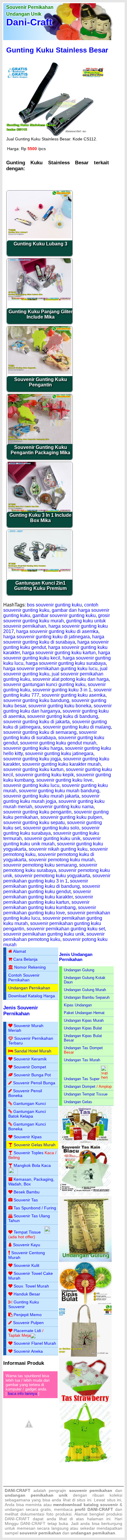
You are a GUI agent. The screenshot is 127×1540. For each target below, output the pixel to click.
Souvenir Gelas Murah (35, 1144)
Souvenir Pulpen (28, 1322)
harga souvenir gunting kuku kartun (59, 652)
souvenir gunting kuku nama (64, 806)
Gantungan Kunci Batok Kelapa (27, 1113)
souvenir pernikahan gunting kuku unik (43, 934)
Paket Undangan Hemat (84, 1013)
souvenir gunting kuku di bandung (62, 716)
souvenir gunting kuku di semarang (39, 732)
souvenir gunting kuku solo (51, 827)
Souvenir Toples (28, 1152)
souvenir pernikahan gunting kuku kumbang (46, 905)
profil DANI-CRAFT (94, 1509)
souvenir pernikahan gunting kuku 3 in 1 (56, 878)
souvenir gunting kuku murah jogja (51, 798)
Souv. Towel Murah (31, 1286)
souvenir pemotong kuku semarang (40, 864)
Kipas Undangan (78, 1005)
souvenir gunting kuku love (64, 780)
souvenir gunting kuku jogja (32, 758)
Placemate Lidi (27, 1330)
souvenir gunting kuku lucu (31, 785)
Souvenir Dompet (30, 1067)
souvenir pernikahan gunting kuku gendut (51, 889)
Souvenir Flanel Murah (35, 1343)
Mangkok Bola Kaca (32, 1165)
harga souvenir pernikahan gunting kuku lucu (50, 668)
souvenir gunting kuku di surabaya (50, 735)
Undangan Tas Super (82, 1079)
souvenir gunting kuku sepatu (34, 822)
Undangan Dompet (79, 1086)
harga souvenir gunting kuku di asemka (57, 631)
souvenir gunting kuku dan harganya (57, 708)
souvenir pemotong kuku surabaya (50, 867)
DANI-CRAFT (32, 1523)
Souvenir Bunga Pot (32, 1074)
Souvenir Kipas (28, 1136)
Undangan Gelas (78, 1102)
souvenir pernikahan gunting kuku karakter (47, 894)
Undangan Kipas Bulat (83, 1028)
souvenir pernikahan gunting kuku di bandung (45, 883)
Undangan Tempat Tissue (86, 1094)
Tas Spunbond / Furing (35, 1208)
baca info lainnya (22, 1393)
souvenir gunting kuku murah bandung (59, 790)
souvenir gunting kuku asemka (73, 695)
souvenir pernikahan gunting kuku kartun (48, 899)
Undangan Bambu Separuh (87, 997)
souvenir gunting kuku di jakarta (36, 721)
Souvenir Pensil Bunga (34, 1082)
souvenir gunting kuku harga (33, 748)
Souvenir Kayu (26, 1244)
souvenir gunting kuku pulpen (71, 817)
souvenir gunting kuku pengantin (37, 811)
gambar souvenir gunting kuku (64, 615)
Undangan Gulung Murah (85, 990)
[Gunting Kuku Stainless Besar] (56, 135)
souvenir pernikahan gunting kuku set (66, 928)
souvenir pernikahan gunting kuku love (49, 910)
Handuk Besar (27, 1294)
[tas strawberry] (85, 1401)
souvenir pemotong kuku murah (62, 859)
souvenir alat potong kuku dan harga (70, 679)
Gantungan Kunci (29, 1103)
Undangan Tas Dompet (83, 1048)
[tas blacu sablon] (85, 1355)
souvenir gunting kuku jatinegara (59, 753)
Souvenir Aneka (28, 1351)
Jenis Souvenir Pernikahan (20, 1010)
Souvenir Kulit (26, 1265)
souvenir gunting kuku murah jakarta (41, 795)
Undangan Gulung (79, 970)
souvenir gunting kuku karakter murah (61, 764)
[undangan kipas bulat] (85, 1303)
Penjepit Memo (28, 1314)
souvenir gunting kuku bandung (36, 700)
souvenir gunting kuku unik (52, 838)
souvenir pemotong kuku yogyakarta (52, 875)
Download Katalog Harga (31, 995)
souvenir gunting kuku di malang (77, 726)
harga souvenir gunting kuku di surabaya (53, 639)
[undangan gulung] (85, 1260)
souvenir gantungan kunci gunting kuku (44, 684)
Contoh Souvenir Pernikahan (24, 977)
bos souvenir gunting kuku (54, 604)
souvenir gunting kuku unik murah (52, 841)
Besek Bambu (27, 1192)
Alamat (19, 951)
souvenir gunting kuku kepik (44, 774)
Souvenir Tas (26, 1200)
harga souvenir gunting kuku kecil (56, 655)
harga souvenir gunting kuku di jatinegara (46, 636)
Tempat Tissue (27, 1232)
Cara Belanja (25, 959)
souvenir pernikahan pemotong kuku (54, 936)
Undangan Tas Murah (82, 1060)
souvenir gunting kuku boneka (59, 705)
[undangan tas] (85, 1142)
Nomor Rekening (30, 967)
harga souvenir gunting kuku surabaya (66, 663)
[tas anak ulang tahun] (85, 1461)
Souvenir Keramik (30, 1059)
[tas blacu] (85, 1195)
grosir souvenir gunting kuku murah (56, 618)
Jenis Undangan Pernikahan (75, 957)
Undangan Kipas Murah (84, 1020)
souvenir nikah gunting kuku (58, 849)
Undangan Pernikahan (29, 987)
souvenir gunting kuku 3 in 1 (61, 689)
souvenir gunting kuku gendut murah (58, 742)
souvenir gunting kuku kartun (33, 769)
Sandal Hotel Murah (32, 1051)
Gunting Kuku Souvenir (23, 1304)
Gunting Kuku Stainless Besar (57, 50)
